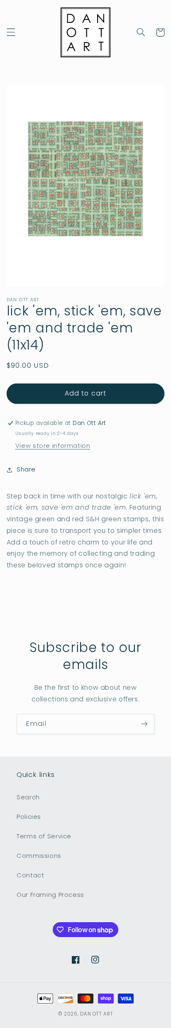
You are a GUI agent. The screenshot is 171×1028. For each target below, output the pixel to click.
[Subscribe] (144, 724)
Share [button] (26, 469)
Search (28, 797)
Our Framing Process (50, 895)
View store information (52, 446)
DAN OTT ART (96, 1014)
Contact (30, 875)
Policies (29, 817)
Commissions (39, 856)
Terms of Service (44, 836)
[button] (10, 32)
